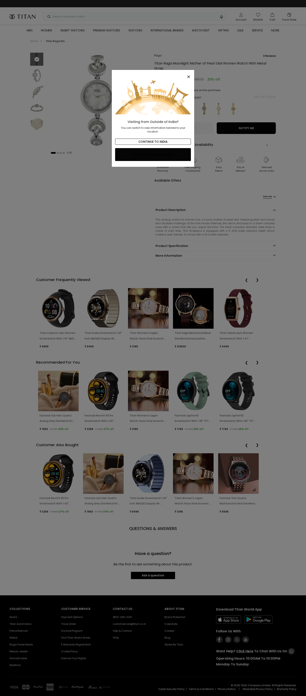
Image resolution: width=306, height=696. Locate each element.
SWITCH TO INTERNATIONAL (153, 154)
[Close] (153, 74)
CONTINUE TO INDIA (153, 142)
